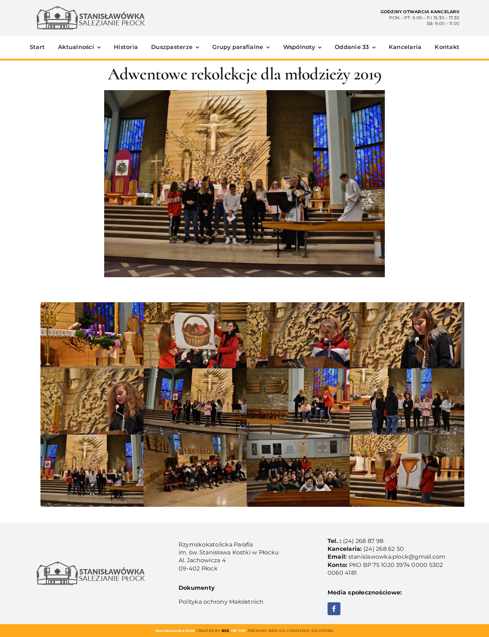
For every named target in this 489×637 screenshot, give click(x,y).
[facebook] (334, 608)
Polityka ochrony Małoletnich (221, 601)
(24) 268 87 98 (363, 541)
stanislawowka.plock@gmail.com (397, 556)
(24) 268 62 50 (383, 548)
